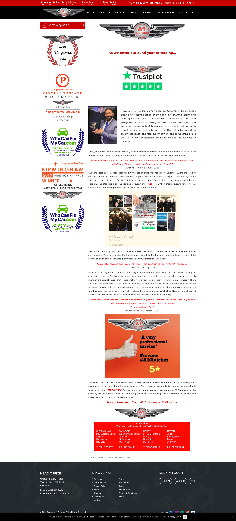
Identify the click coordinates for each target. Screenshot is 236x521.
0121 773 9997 (47, 4)
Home (90, 12)
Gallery (122, 479)
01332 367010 (88, 4)
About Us (104, 12)
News (122, 496)
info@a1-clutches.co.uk (166, 3)
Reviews (147, 12)
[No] (232, 516)
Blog (134, 12)
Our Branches (165, 12)
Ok (185, 517)
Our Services (125, 489)
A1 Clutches (60, 512)
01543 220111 (67, 4)
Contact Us (186, 12)
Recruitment (125, 482)
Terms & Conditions (128, 493)
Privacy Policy (100, 486)
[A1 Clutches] (60, 12)
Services (120, 12)
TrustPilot (152, 184)
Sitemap (97, 493)
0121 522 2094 (109, 4)
